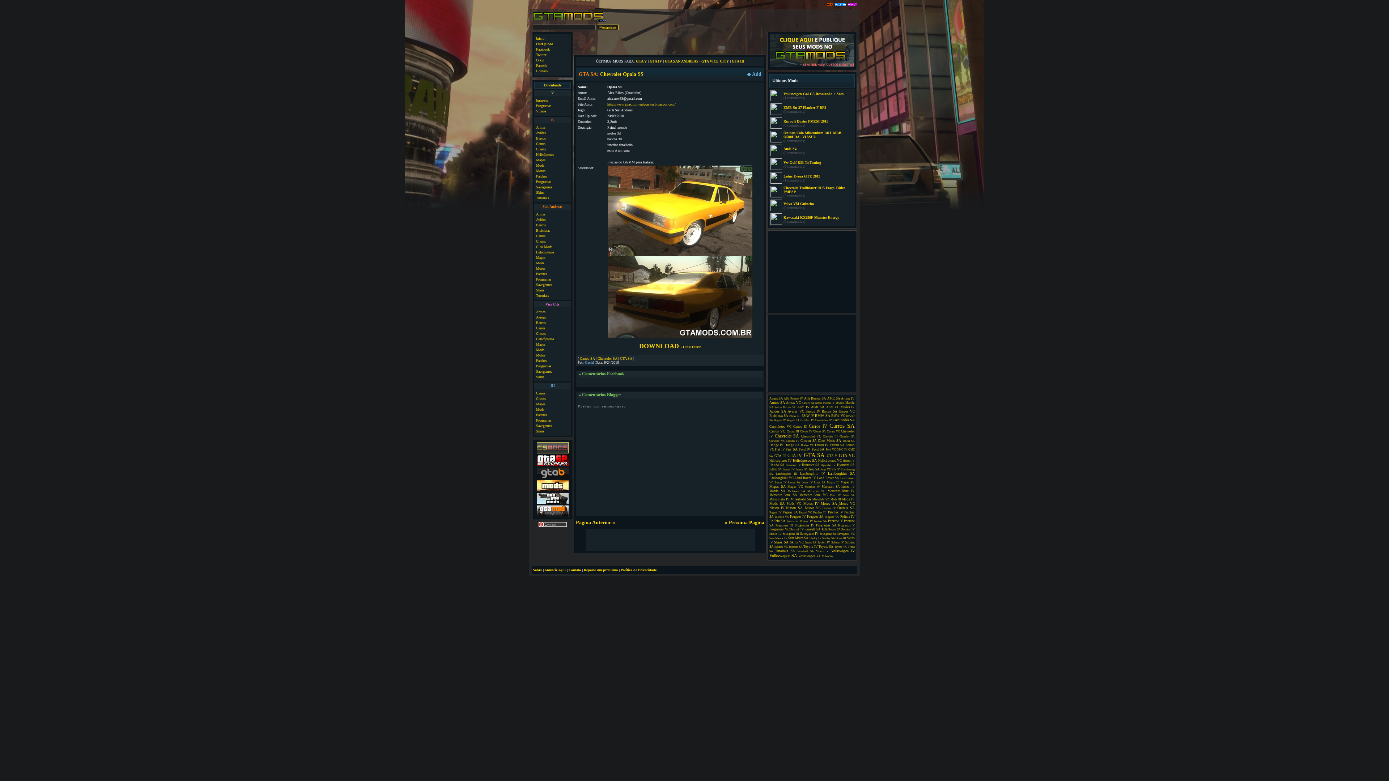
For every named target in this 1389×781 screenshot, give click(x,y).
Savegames (544, 187)
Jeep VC (825, 469)
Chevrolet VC (811, 436)
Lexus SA (794, 482)
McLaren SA (796, 491)
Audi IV (803, 407)
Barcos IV (813, 411)
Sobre (537, 570)
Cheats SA (819, 431)
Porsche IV (835, 521)
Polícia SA (777, 521)
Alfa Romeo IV (793, 398)
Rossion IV (848, 529)
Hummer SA (811, 465)
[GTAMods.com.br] (570, 21)
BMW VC (838, 416)
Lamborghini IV (812, 473)
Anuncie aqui (555, 570)
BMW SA (822, 416)
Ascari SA (808, 403)
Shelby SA (828, 538)
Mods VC (794, 503)
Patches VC (782, 516)
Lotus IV (807, 482)
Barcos (541, 138)
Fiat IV (780, 449)
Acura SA (776, 398)
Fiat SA (791, 449)
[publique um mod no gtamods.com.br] (812, 66)
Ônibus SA (846, 508)
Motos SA (829, 503)
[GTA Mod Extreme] (552, 516)
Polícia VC (793, 521)
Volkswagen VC (809, 556)
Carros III (800, 426)
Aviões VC (796, 411)
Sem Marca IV (778, 538)
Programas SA (826, 525)
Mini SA (849, 495)
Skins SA (781, 542)
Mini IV (835, 495)
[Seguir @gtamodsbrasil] (840, 5)
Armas (540, 127)
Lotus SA (819, 482)
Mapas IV (848, 482)
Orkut (540, 60)
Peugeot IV (798, 516)
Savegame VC (846, 533)
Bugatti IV (780, 420)
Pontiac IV (806, 521)
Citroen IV (792, 441)
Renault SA (812, 529)
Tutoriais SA (785, 551)
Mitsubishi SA (801, 499)
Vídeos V (822, 551)
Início (540, 38)
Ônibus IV (829, 508)
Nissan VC (813, 508)
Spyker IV (823, 542)
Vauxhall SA (805, 551)
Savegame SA (828, 533)
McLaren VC (816, 491)
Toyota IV (810, 547)
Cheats (541, 149)
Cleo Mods (544, 247)
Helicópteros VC (830, 460)
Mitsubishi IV (779, 499)
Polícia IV (847, 516)
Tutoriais (542, 198)
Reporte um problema (601, 570)
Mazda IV (848, 486)
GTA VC (847, 455)
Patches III (820, 512)
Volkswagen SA (783, 555)
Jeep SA (814, 469)
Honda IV (849, 460)
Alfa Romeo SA (815, 398)
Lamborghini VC (781, 478)
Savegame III (791, 533)
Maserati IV (812, 486)
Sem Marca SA (798, 538)
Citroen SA (808, 441)
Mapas (540, 160)
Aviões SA (777, 411)
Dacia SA (849, 441)
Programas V (846, 525)
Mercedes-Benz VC (813, 495)
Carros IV (818, 426)
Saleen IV (775, 533)
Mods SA (777, 503)
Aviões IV (847, 407)
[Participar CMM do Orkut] (852, 5)
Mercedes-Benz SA (783, 495)
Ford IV (804, 449)
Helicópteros (545, 155)
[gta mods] (552, 478)
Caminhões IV (823, 420)
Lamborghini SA (841, 473)
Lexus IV (781, 482)
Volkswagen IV (843, 551)
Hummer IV (793, 465)
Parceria (541, 66)
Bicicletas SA (778, 416)
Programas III (784, 525)
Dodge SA (792, 445)
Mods (540, 165)
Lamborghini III (786, 473)
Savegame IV (809, 533)
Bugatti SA (793, 420)
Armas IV (848, 398)
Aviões (541, 133)
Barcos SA (829, 411)
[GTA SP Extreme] (552, 465)
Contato (542, 71)
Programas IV (805, 525)
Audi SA (817, 407)
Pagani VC (805, 512)
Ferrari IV (822, 445)
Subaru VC (780, 547)
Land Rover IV (805, 478)
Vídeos (541, 111)
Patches (541, 176)
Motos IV (811, 503)
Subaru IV (837, 542)
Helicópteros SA (805, 460)
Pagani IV (775, 512)
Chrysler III (830, 436)
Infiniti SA (775, 469)
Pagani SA (790, 512)
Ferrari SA (837, 445)
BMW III (794, 416)
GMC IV (842, 449)
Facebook (543, 49)
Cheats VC (833, 431)
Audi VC (832, 407)
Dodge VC (807, 445)
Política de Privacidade (639, 570)
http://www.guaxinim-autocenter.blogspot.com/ (641, 104)
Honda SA (777, 465)
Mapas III (833, 482)
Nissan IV (777, 508)
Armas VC (793, 403)
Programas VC (779, 529)
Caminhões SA (844, 420)
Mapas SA (777, 486)
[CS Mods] (552, 452)
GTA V (641, 61)
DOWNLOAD (670, 346)
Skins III (841, 538)
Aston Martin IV (825, 403)
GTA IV (656, 61)
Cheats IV (806, 431)
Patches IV (835, 512)
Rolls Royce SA (831, 529)
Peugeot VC (832, 516)
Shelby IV (815, 538)
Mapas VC (795, 486)
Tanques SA (796, 547)
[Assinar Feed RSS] (830, 5)
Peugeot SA (815, 516)
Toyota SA (826, 547)
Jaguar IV (788, 469)
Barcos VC (847, 411)
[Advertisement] (670, 43)
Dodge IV (776, 445)
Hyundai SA (846, 465)
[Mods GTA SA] (552, 490)
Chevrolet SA (607, 358)
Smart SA (810, 542)
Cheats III (793, 431)
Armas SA (777, 403)
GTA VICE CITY (715, 61)
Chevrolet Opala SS (621, 74)
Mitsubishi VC (820, 499)
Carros (540, 144)
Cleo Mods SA (829, 441)
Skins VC (797, 542)
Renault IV (797, 529)
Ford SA (818, 449)
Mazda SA (777, 491)
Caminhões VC (780, 426)
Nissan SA (794, 508)
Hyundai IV (828, 465)
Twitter (541, 55)
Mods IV (848, 499)
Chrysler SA (847, 436)
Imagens (542, 100)
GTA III (738, 61)
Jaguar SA (801, 469)
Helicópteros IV (780, 460)
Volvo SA (827, 556)
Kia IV (836, 469)
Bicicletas (543, 230)
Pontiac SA (820, 521)
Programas (543, 106)
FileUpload (544, 44)
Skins (540, 193)
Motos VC (847, 503)
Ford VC (831, 449)
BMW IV (808, 416)
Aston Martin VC (785, 407)
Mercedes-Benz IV (841, 491)
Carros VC (777, 431)
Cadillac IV (807, 420)
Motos (540, 171)
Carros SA (587, 358)
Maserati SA (831, 486)
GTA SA (626, 358)
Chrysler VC (777, 441)
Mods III (836, 499)
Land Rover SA (828, 478)
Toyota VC (840, 547)
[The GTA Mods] (552, 503)
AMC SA (833, 398)
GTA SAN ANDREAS (681, 61)
